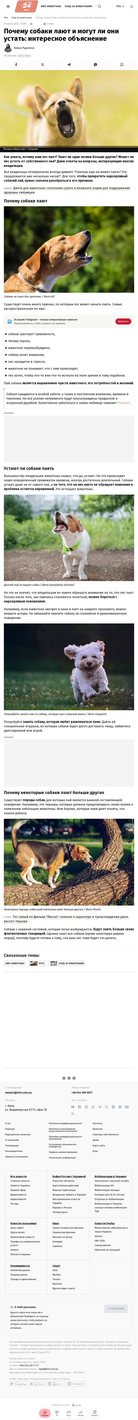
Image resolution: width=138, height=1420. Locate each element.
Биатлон (57, 1283)
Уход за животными (78, 6)
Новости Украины (20, 1185)
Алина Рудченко (24, 48)
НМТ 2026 (100, 1240)
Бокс (55, 1270)
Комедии (57, 1241)
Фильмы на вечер (62, 1237)
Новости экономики (23, 1223)
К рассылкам (116, 1308)
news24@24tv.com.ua (18, 1092)
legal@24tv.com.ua (48, 1369)
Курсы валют (17, 1232)
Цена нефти (17, 1227)
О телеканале (12, 1140)
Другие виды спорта (64, 1288)
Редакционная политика (17, 1135)
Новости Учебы (105, 1223)
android (18, 1384)
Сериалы (57, 1246)
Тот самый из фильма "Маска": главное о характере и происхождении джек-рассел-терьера (66, 919)
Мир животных (51, 6)
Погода (14, 1203)
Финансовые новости (22, 1237)
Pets (6, 18)
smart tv (56, 1384)
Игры (95, 1151)
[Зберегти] (122, 64)
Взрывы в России (62, 1207)
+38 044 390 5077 (82, 1092)
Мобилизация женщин (107, 1190)
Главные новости (20, 1180)
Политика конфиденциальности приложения (65, 1138)
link (73, 1107)
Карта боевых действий (66, 1185)
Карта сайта (99, 1146)
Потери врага (60, 1212)
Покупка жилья (18, 1274)
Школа (98, 1236)
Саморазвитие (103, 1245)
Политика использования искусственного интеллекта (63, 1130)
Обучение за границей (107, 1249)
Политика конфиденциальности (65, 1123)
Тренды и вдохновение (23, 1279)
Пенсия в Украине (20, 1254)
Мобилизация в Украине (111, 1176)
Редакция (10, 1129)
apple (37, 1384)
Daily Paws (24, 55)
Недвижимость (20, 1265)
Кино (56, 1223)
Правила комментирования (63, 1152)
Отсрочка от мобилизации (109, 1199)
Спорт (56, 1265)
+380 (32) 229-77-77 (29, 1365)
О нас (8, 1123)
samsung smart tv (76, 1384)
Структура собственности (106, 1135)
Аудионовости (18, 1199)
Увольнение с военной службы (112, 1180)
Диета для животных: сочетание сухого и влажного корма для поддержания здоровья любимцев (67, 190)
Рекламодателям (13, 1151)
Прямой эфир (18, 1190)
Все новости (18, 1176)
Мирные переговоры (64, 1190)
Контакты (97, 1123)
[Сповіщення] (131, 6)
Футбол (57, 1274)
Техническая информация (62, 1158)
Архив (96, 1140)
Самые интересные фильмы (68, 1227)
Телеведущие (12, 1146)
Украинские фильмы (64, 1232)
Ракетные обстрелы (63, 1180)
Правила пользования (16, 1157)
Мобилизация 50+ (104, 1185)
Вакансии (97, 1129)
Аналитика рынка (20, 1270)
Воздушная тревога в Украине (69, 1194)
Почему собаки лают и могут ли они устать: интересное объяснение (71, 18)
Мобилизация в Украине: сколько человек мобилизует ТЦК (111, 1207)
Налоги (14, 1249)
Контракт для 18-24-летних (109, 1194)
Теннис (56, 1279)
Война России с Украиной (69, 1176)
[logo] (26, 6)
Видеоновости (18, 1194)
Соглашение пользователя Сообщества (62, 1145)
